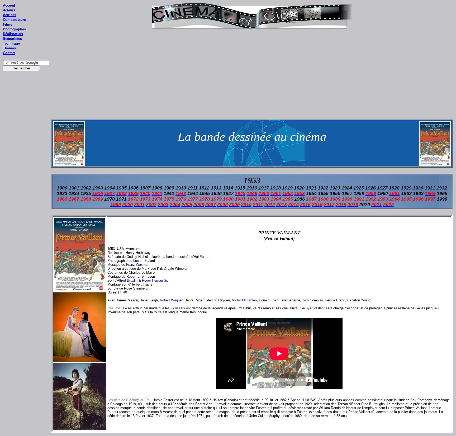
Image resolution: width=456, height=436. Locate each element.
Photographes (14, 29)
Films (7, 24)
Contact (9, 53)
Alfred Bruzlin (127, 280)
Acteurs (9, 10)
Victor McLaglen (244, 300)
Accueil (9, 5)
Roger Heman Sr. (155, 280)
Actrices (9, 15)
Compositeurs (14, 20)
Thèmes (9, 48)
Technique (11, 43)
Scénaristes (12, 39)
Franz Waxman (137, 265)
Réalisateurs (13, 34)
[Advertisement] (26, 174)
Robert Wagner (171, 300)
